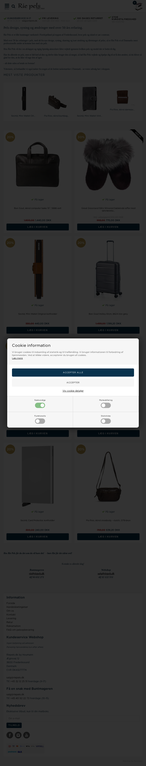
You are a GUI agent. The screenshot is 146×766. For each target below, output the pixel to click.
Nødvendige (40, 400)
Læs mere (17, 358)
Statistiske (106, 416)
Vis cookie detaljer (73, 391)
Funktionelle (40, 416)
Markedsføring (105, 400)
